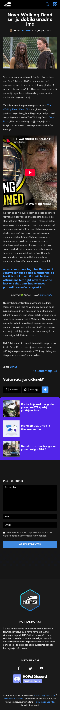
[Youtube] (41, 668)
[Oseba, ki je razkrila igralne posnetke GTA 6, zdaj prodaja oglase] (11, 408)
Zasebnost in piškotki (13, 698)
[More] (45, 389)
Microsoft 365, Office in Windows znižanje (35, 427)
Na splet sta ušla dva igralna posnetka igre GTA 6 (38, 447)
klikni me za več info (45, 702)
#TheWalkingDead (15, 272)
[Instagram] (30, 668)
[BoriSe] (12, 30)
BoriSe (26, 30)
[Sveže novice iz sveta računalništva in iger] (19, 4)
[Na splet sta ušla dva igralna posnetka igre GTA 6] (11, 449)
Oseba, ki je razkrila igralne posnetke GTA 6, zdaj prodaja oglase (38, 407)
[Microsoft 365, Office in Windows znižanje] (11, 428)
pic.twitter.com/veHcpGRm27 (22, 287)
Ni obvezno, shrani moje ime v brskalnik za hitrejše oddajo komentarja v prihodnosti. (27, 534)
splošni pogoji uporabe (44, 695)
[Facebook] (19, 668)
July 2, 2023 (45, 294)
